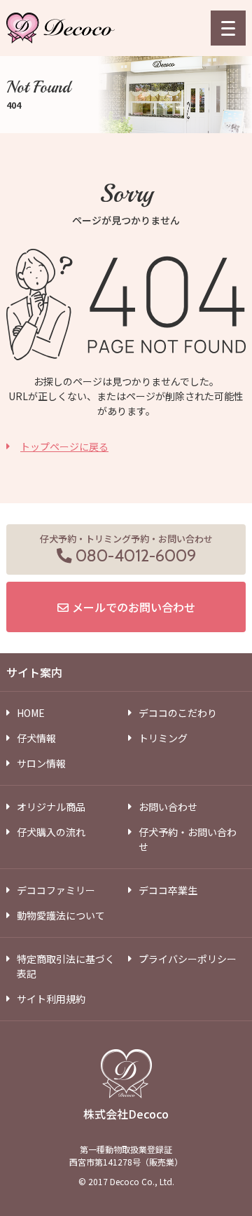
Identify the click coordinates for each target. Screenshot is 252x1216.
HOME (31, 713)
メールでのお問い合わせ (133, 607)
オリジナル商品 (51, 807)
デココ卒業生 (168, 890)
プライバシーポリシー (188, 959)
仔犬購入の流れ (51, 832)
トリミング (163, 738)
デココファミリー (56, 890)
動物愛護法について (61, 915)
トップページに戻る (64, 446)
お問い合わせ (168, 807)
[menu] (228, 28)
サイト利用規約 (51, 999)
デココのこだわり (178, 713)
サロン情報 (41, 763)
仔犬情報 (36, 738)
